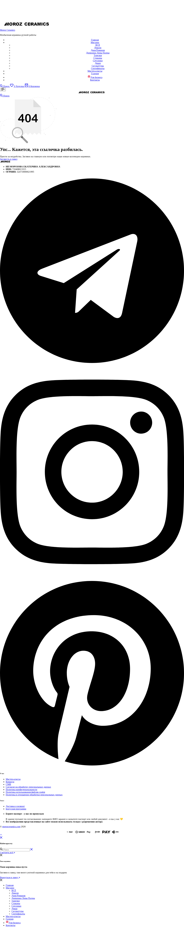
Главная (95, 40)
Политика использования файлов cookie (25, 792)
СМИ (8, 784)
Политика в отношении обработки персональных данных (34, 794)
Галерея (95, 73)
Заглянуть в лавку (9, 159)
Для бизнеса (96, 77)
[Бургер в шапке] (3, 89)
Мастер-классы (95, 71)
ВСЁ (97, 45)
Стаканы (97, 58)
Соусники (98, 60)
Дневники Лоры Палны (98, 53)
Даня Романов (98, 50)
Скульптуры (98, 66)
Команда (10, 782)
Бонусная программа (16, 809)
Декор (98, 63)
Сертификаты (98, 68)
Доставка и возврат (15, 806)
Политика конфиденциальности (21, 789)
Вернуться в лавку (9, 877)
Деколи (97, 47)
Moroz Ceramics (7, 30)
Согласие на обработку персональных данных (28, 787)
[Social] (92, 365)
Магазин (95, 42)
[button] (17, 86)
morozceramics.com (11, 826)
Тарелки (98, 55)
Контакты (95, 80)
